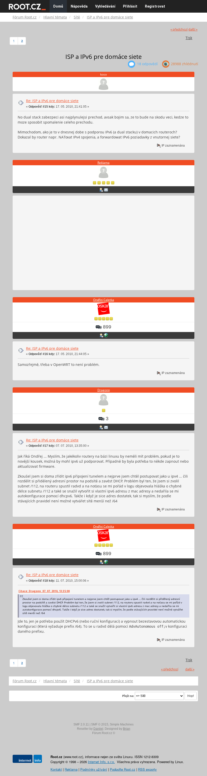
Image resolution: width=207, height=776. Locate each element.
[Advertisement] (103, 243)
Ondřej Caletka (103, 300)
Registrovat (155, 6)
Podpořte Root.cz (122, 769)
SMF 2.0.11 (81, 724)
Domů (58, 6)
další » (192, 29)
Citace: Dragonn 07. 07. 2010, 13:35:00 (44, 591)
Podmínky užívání (93, 769)
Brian (126, 729)
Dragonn (103, 390)
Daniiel (98, 729)
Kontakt (56, 769)
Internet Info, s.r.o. (101, 761)
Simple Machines (122, 724)
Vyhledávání (105, 6)
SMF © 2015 (99, 724)
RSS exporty (147, 769)
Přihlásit (130, 6)
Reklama (103, 162)
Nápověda (79, 6)
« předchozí (179, 29)
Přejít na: (128, 695)
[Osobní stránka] (106, 335)
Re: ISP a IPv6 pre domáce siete (52, 100)
